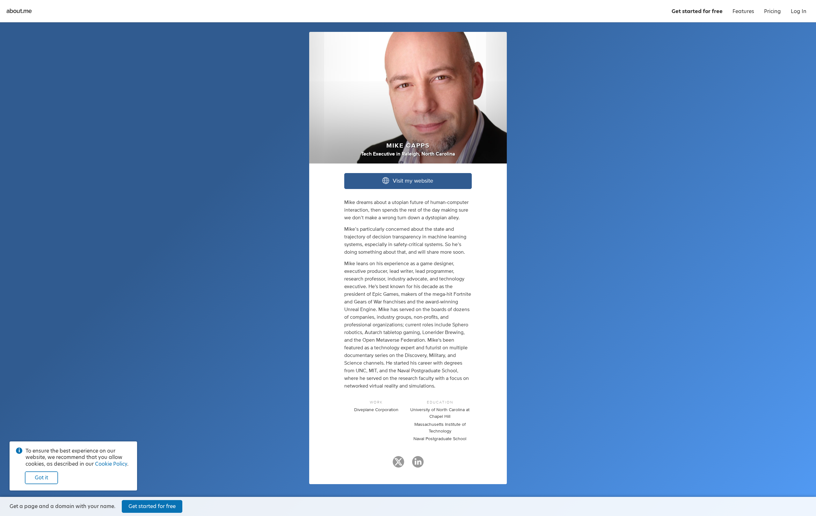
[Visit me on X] (398, 464)
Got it (41, 477)
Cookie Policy (111, 464)
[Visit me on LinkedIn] (418, 464)
